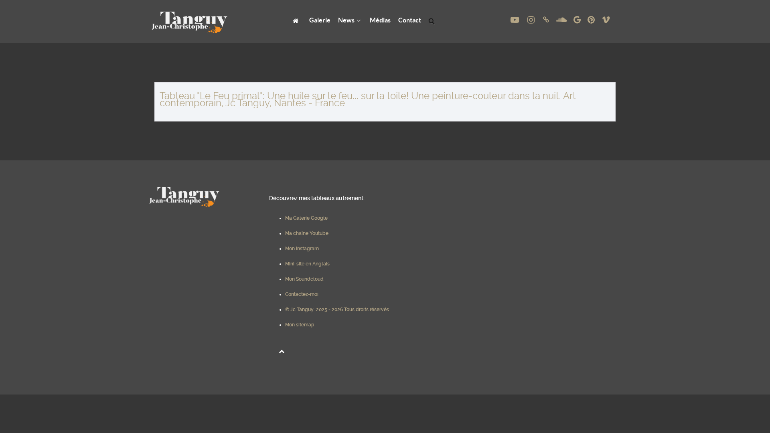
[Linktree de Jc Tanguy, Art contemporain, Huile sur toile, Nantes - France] (547, 20)
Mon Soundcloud (304, 279)
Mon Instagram (302, 248)
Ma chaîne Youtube (306, 233)
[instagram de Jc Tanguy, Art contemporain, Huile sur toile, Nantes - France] (532, 20)
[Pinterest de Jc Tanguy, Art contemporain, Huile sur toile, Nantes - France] (592, 20)
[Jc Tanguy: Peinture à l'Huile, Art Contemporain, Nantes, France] (297, 20)
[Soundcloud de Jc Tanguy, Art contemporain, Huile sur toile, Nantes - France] (562, 20)
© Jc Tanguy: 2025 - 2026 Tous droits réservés (337, 309)
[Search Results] (433, 20)
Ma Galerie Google (306, 218)
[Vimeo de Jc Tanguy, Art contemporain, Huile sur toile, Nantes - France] (605, 20)
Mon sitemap (299, 325)
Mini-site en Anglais (307, 264)
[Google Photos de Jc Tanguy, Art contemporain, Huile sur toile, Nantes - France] (578, 20)
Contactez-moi (301, 294)
